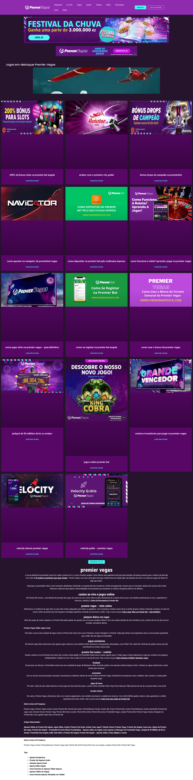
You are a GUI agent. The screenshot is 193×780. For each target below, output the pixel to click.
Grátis (108, 5)
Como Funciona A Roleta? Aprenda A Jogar (132, 658)
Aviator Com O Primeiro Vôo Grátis (96, 175)
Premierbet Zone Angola (39, 733)
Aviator (88, 5)
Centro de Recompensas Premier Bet (104, 600)
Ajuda (65, 10)
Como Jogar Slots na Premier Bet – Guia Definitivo (141, 612)
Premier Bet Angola (134, 727)
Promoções (119, 5)
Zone (56, 10)
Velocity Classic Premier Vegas (32, 548)
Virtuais (99, 5)
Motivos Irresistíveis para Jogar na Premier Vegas (160, 433)
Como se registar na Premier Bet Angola (96, 347)
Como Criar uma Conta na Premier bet (115, 699)
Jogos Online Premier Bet (96, 462)
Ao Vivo (69, 5)
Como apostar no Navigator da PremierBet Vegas (32, 261)
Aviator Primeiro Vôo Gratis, (75, 727)
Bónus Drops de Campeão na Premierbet (161, 175)
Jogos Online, (59, 727)
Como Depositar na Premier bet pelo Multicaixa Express (96, 261)
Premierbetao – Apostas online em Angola (86, 730)
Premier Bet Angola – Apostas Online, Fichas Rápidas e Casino (103, 733)
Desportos (58, 5)
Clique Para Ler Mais (32, 181)
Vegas (79, 5)
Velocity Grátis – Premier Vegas (96, 548)
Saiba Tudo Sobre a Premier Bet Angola (64, 733)
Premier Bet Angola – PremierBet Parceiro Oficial (51, 730)
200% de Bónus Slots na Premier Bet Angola (32, 175)
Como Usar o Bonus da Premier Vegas (160, 347)
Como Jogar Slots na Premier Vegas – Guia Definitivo (32, 347)
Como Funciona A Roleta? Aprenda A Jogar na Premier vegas (161, 261)
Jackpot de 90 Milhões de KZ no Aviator (32, 433)
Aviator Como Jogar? (94, 727)
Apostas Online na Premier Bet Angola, (38, 727)
